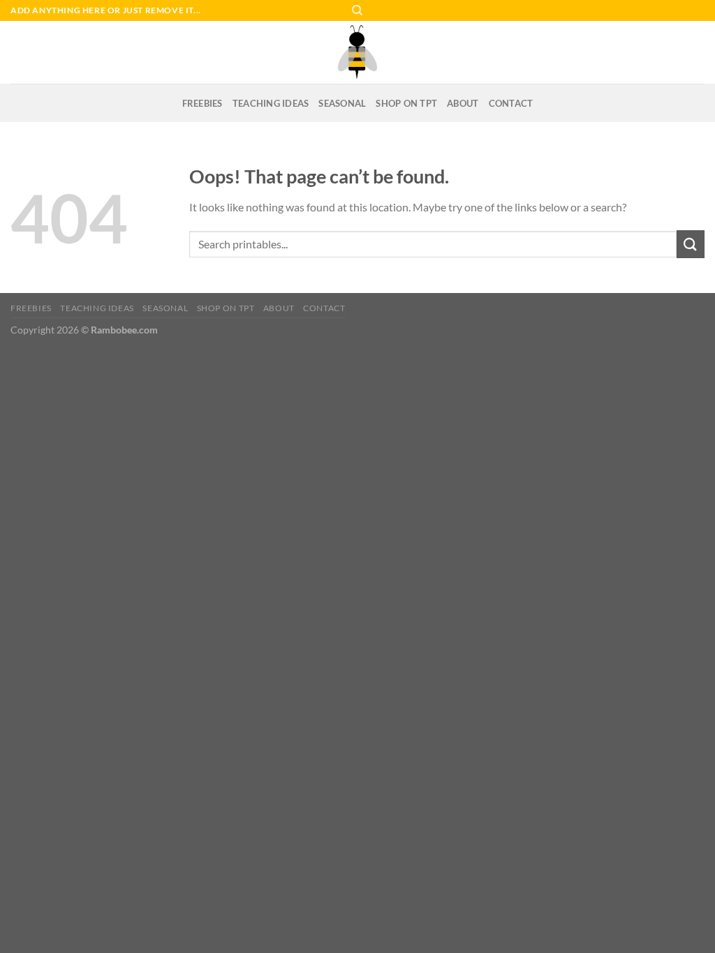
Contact (511, 103)
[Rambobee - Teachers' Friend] (358, 52)
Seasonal (342, 103)
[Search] (357, 10)
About (462, 103)
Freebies (202, 103)
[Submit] (691, 243)
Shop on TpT (406, 103)
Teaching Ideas (271, 103)
